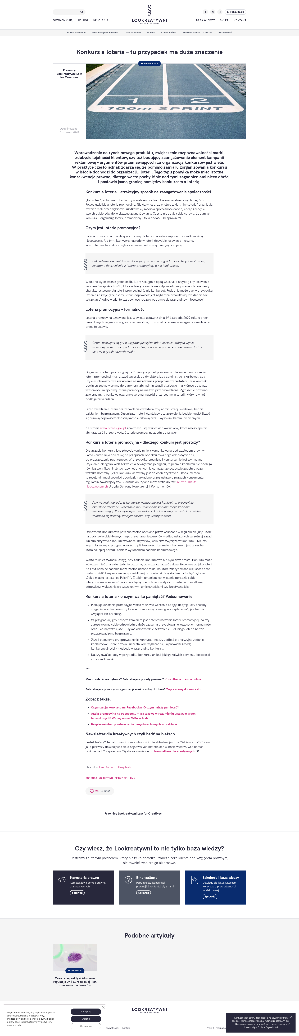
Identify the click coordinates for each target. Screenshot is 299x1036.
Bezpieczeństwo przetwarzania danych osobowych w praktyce (134, 724)
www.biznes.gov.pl (113, 428)
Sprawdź (77, 893)
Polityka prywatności (108, 1027)
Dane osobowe (133, 32)
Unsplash (124, 767)
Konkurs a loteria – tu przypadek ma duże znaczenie (149, 52)
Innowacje (75, 970)
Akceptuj (85, 1011)
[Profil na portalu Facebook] (205, 12)
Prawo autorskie (76, 32)
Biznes (151, 32)
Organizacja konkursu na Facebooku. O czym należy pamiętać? (135, 707)
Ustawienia (86, 1026)
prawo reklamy (125, 778)
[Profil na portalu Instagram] (212, 12)
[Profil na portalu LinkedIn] (220, 12)
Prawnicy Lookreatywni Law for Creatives (69, 74)
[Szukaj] (81, 12)
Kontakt (240, 20)
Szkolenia (100, 20)
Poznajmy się (63, 20)
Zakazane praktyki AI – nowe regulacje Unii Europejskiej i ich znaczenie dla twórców (75, 982)
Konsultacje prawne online (183, 679)
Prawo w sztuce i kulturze (197, 32)
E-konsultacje (235, 12)
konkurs (91, 778)
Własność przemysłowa (105, 32)
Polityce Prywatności (267, 1027)
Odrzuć (86, 1018)
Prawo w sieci (168, 32)
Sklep (224, 20)
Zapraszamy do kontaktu (183, 689)
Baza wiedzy (205, 20)
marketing (106, 778)
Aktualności (225, 32)
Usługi (83, 20)
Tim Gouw (106, 767)
